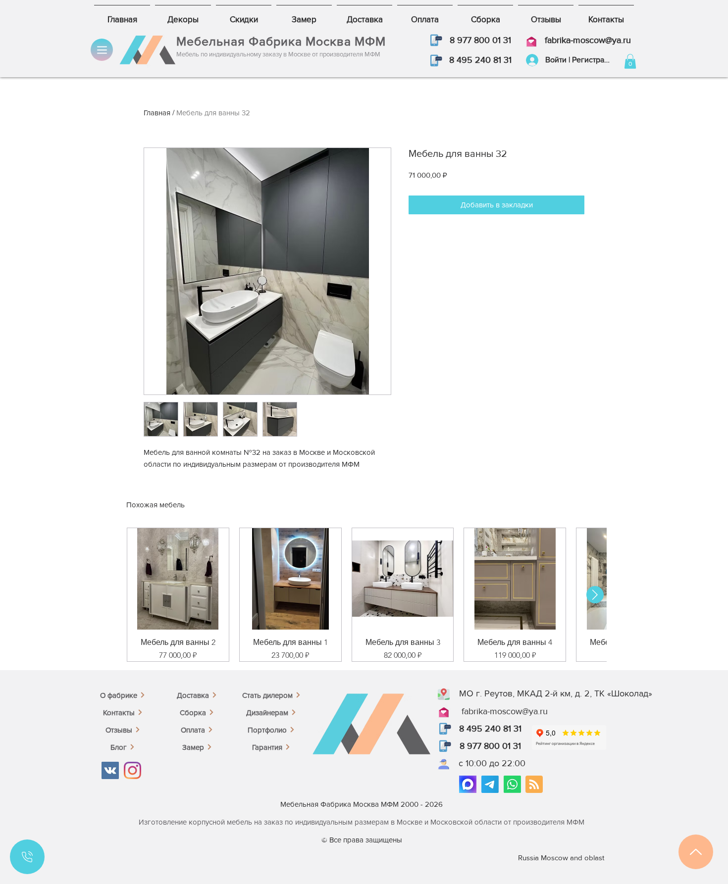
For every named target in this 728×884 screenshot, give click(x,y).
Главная (157, 112)
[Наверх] (695, 852)
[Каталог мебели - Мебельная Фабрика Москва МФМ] (102, 50)
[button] (434, 40)
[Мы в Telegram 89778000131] (490, 784)
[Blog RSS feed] (534, 785)
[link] (630, 61)
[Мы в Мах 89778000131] (467, 784)
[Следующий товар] (595, 594)
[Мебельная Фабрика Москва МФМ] (110, 770)
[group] (364, 594)
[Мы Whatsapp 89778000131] (512, 784)
